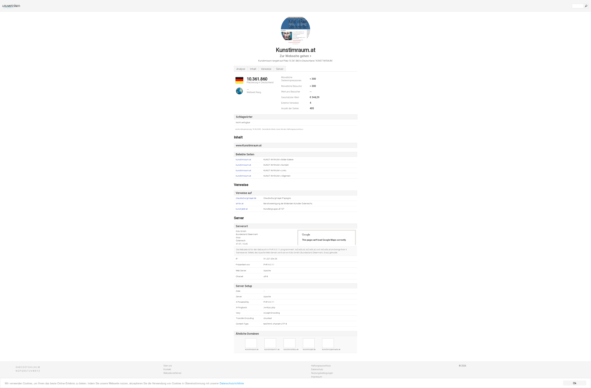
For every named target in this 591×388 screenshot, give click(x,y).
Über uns (167, 365)
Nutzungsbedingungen (322, 373)
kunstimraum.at (243, 159)
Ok (574, 383)
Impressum (316, 377)
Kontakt (167, 369)
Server (279, 68)
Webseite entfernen (172, 373)
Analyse (240, 68)
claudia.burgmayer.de (246, 198)
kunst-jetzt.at (242, 209)
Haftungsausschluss (321, 365)
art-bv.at (239, 203)
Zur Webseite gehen (294, 56)
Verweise (266, 68)
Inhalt (253, 68)
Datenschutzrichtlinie (232, 383)
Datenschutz (317, 369)
